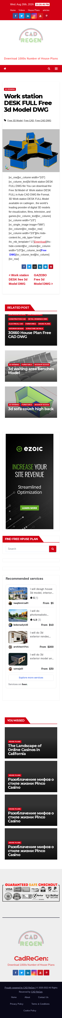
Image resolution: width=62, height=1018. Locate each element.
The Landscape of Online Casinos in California (24, 749)
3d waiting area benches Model (31, 370)
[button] (49, 68)
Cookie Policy (30, 1010)
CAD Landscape (35, 314)
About (27, 997)
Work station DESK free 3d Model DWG (19, 279)
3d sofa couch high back (30, 409)
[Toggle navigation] (56, 68)
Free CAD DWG (43, 120)
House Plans (34, 10)
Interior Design (16, 328)
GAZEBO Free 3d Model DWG (42, 279)
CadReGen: (31, 52)
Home (13, 10)
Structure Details (34, 328)
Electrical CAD (16, 324)
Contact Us (43, 997)
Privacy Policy (16, 1004)
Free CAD (29, 120)
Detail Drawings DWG (37, 319)
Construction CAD (17, 319)
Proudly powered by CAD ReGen (20, 988)
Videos (22, 10)
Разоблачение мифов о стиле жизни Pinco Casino (31, 783)
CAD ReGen (36, 992)
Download (40, 241)
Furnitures (31, 324)
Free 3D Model (15, 120)
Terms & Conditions (40, 1004)
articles (46, 10)
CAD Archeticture (17, 314)
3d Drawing (10, 89)
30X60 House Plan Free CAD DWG (29, 334)
